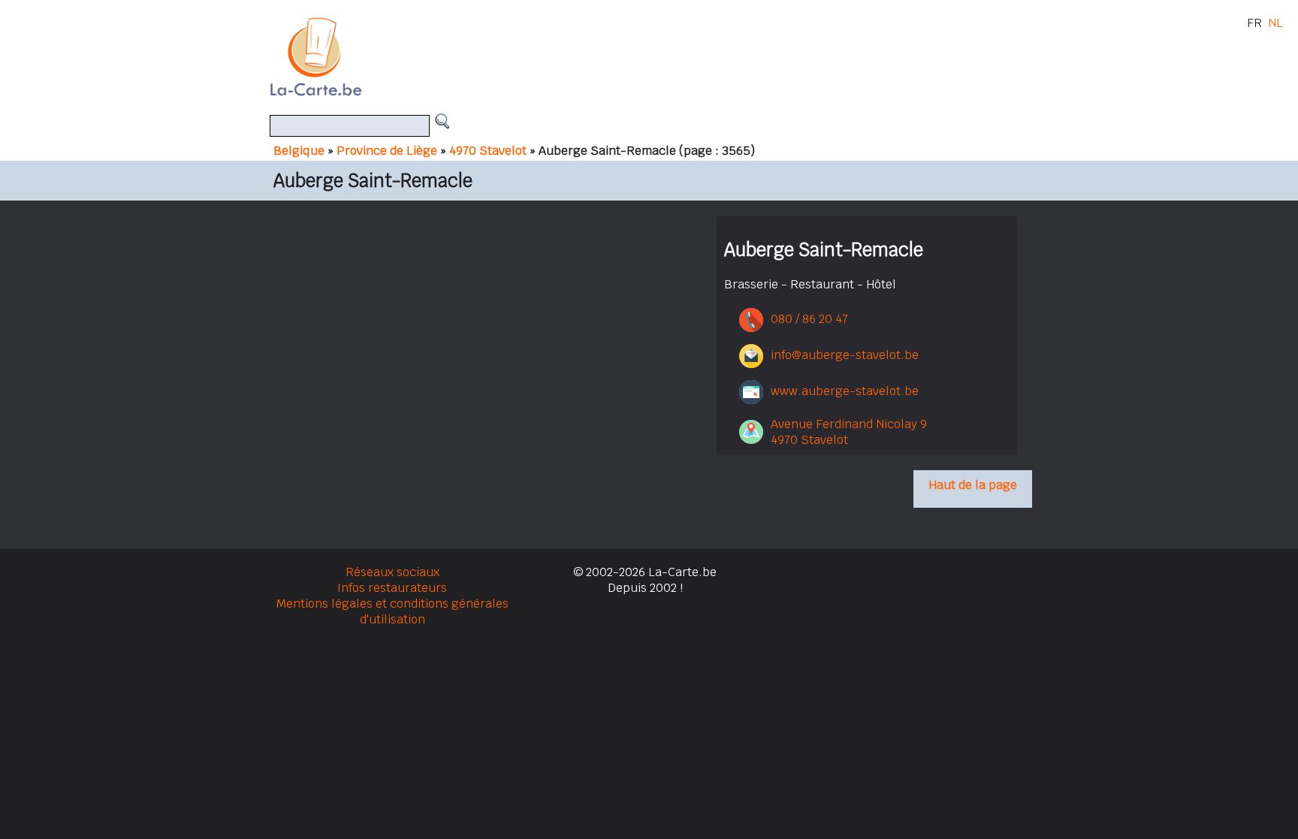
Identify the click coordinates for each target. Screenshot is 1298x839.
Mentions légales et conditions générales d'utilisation (392, 611)
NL (1275, 23)
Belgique (298, 150)
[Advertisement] (666, 56)
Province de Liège (387, 150)
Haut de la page (972, 485)
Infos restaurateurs (392, 588)
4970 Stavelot (488, 150)
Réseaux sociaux (392, 572)
